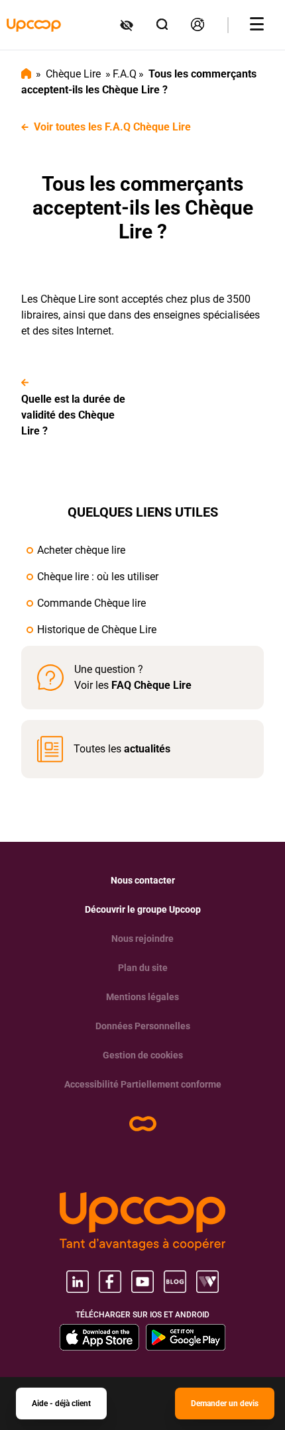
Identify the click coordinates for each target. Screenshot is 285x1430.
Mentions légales (142, 997)
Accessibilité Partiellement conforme (142, 1084)
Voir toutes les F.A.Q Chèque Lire (112, 127)
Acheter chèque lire (81, 550)
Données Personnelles (142, 1026)
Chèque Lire (73, 74)
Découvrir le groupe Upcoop (143, 909)
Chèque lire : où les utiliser (97, 576)
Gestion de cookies (143, 1055)
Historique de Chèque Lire (96, 629)
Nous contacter (143, 880)
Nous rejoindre (142, 938)
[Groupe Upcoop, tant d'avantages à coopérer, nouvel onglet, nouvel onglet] (142, 1221)
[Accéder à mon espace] (198, 25)
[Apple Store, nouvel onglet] (99, 1337)
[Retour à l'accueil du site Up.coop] (143, 1124)
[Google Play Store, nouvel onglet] (185, 1337)
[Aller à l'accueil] (34, 25)
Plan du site (143, 967)
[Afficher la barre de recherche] (163, 25)
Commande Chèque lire (91, 603)
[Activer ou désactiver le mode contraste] (127, 25)
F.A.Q (125, 74)
